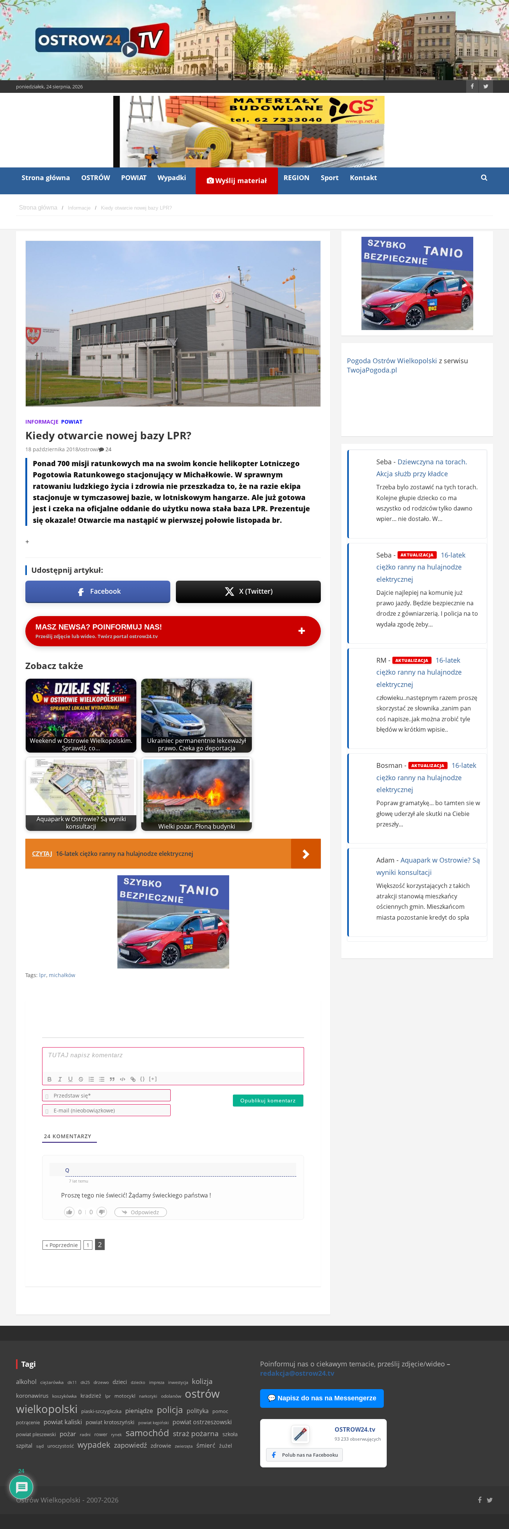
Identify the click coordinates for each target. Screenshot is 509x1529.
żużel (225, 1445)
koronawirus (32, 1395)
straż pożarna (196, 1433)
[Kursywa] (60, 1079)
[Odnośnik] (133, 1079)
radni (85, 1434)
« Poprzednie (61, 1245)
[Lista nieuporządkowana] (102, 1079)
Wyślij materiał (240, 180)
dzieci (120, 1382)
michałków (62, 975)
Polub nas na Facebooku (310, 1454)
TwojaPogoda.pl (372, 369)
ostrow (88, 449)
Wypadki (172, 177)
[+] (153, 1078)
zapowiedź (130, 1445)
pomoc (220, 1411)
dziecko (138, 1382)
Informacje (42, 421)
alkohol (26, 1382)
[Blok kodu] (122, 1079)
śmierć (205, 1445)
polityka (198, 1411)
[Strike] (81, 1079)
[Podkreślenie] (70, 1079)
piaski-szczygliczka (101, 1411)
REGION (297, 177)
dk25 (85, 1382)
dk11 (72, 1382)
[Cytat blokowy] (112, 1079)
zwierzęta (184, 1446)
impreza (156, 1382)
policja (170, 1410)
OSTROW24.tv (355, 1429)
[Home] (38, 208)
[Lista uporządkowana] (91, 1079)
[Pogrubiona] (49, 1079)
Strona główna (46, 177)
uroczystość (60, 1445)
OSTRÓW (95, 177)
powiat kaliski (63, 1421)
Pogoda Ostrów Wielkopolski (392, 360)
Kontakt (363, 177)
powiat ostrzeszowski (202, 1422)
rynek (116, 1434)
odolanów (171, 1396)
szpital (24, 1446)
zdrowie (161, 1445)
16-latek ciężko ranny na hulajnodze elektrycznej (420, 567)
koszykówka (64, 1396)
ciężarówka (52, 1382)
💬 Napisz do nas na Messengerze (322, 1398)
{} (142, 1078)
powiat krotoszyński (110, 1422)
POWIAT (133, 177)
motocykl (124, 1396)
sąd (40, 1446)
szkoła (230, 1434)
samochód (147, 1432)
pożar (68, 1433)
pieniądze (139, 1410)
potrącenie (28, 1422)
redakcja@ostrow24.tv (297, 1373)
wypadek (94, 1444)
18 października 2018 (51, 449)
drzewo (101, 1382)
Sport (330, 177)
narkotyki (148, 1396)
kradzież (90, 1395)
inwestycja (178, 1382)
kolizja (202, 1381)
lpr (42, 975)
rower (100, 1434)
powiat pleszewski (36, 1434)
